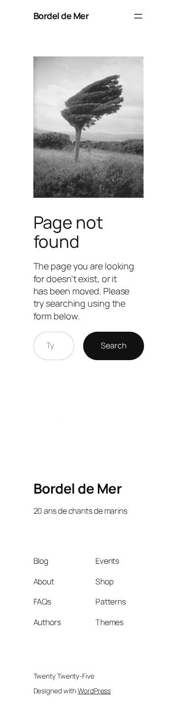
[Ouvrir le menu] (138, 16)
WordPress (94, 690)
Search (113, 345)
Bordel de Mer (61, 16)
